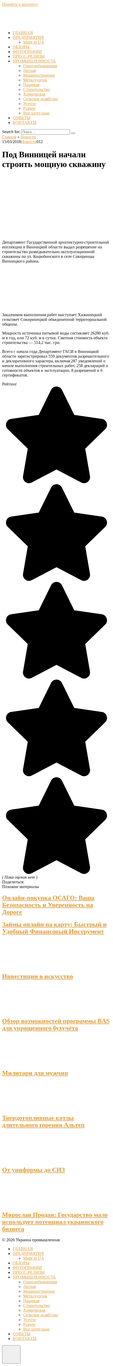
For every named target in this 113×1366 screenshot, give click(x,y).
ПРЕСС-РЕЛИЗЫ (29, 56)
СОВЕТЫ (21, 118)
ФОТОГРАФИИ (27, 51)
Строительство (36, 89)
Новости (29, 141)
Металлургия (35, 80)
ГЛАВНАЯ (23, 32)
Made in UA (33, 42)
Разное (29, 108)
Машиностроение (39, 75)
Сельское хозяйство (40, 99)
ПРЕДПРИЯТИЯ (28, 37)
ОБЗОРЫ (21, 47)
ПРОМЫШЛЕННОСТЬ (34, 61)
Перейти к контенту (20, 4)
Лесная (29, 70)
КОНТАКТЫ (25, 122)
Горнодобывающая (40, 66)
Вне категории (36, 113)
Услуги (29, 103)
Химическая (34, 94)
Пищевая (31, 84)
